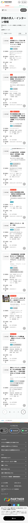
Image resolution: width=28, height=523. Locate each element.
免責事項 (16, 489)
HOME (2, 420)
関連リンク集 (4, 486)
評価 (5, 10)
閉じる (14, 518)
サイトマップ (4, 494)
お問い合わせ (17, 483)
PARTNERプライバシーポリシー (7, 490)
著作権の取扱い (18, 486)
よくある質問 (4, 483)
